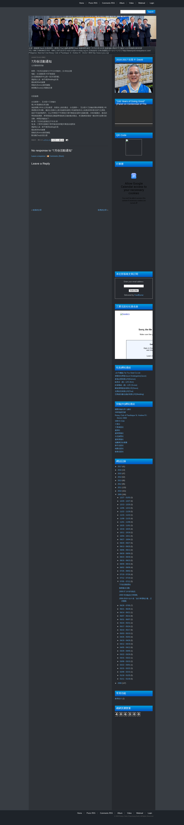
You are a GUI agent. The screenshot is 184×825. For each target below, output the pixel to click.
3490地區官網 (120, 412)
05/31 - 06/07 (125, 619)
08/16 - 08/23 (125, 560)
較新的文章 (37, 210)
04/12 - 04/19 (125, 644)
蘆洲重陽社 (119, 433)
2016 (120, 470)
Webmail (141, 3)
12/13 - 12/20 (125, 505)
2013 (120, 480)
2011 (120, 487)
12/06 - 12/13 (125, 508)
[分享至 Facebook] (60, 140)
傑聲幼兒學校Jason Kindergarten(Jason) (130, 376)
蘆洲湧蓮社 (119, 439)
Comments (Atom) (57, 156)
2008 (120, 683)
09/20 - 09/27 (125, 543)
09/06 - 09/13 (125, 550)
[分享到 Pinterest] (62, 140)
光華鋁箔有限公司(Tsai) (124, 391)
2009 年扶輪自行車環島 (128, 595)
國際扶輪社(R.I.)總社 (123, 409)
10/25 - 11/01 (125, 526)
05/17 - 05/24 (125, 626)
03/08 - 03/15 (125, 661)
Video (131, 3)
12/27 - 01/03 (125, 498)
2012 (120, 484)
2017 (120, 467)
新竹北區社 (119, 445)
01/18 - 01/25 (125, 675)
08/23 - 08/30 (125, 557)
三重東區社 (119, 427)
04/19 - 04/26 (125, 640)
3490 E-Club (119, 421)
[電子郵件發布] (67, 140)
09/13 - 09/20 (125, 546)
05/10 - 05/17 (125, 630)
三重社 (117, 424)
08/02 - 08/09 (125, 567)
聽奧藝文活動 (124, 588)
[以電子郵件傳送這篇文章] (52, 140)
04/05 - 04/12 (125, 647)
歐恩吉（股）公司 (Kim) (124, 382)
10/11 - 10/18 (125, 532)
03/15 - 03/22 (125, 658)
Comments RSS (108, 3)
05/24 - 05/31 (125, 623)
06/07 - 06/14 (125, 616)
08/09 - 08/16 (125, 564)
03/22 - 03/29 (125, 654)
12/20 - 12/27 (125, 501)
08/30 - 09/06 (125, 553)
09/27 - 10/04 (125, 539)
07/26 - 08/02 (125, 571)
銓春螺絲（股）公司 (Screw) (126, 385)
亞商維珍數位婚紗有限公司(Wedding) (129, 394)
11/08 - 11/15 (125, 519)
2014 (120, 477)
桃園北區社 (119, 449)
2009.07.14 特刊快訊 (127, 591)
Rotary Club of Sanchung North (129, 816)
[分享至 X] (57, 140)
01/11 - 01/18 (125, 679)
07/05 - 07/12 (125, 581)
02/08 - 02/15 (125, 672)
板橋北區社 (119, 452)
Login (152, 3)
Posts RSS (93, 3)
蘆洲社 (117, 430)
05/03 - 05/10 (125, 633)
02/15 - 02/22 (125, 668)
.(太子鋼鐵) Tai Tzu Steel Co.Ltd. (128, 373)
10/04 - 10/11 (125, 536)
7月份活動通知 (41, 61)
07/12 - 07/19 (125, 578)
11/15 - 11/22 (125, 515)
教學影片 (118, 699)
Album (121, 3)
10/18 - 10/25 (125, 529)
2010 (120, 491)
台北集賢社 (119, 436)
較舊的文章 (102, 210)
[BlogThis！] (55, 140)
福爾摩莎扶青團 (121, 442)
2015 (120, 474)
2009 (120, 494)
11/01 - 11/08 (125, 522)
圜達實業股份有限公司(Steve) (126, 388)
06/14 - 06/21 (125, 612)
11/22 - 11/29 (125, 512)
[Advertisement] (125, 762)
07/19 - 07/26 (125, 574)
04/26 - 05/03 (125, 637)
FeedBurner (138, 295)
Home (81, 3)
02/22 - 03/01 (125, 665)
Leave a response (38, 156)
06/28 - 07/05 (125, 605)
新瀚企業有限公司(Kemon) (125, 379)
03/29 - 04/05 (125, 651)
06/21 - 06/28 (125, 609)
